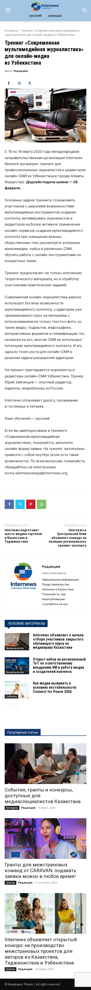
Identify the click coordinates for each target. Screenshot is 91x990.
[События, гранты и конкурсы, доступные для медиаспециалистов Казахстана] (45, 763)
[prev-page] (7, 706)
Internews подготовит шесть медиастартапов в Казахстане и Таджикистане (23, 536)
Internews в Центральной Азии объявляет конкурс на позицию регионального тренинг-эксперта (67, 538)
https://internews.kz (54, 573)
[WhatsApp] (41, 504)
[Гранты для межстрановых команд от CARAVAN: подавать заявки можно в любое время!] (45, 838)
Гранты (10, 882)
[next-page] (15, 706)
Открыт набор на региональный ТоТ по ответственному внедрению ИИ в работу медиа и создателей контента (59, 665)
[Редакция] (23, 584)
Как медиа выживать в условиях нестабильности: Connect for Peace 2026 (55, 687)
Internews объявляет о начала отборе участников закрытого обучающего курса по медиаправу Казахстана (58, 641)
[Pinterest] (30, 504)
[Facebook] (9, 83)
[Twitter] (30, 83)
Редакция (21, 71)
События (11, 696)
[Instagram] (19, 83)
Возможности (15, 648)
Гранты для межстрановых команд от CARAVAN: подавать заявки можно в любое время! (40, 870)
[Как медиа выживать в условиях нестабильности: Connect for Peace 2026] (17, 689)
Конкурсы (11, 31)
